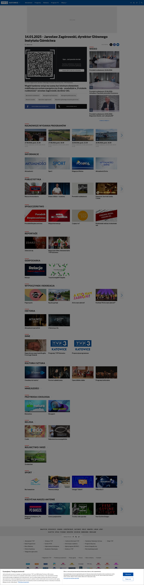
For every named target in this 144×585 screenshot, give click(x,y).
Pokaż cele (128, 579)
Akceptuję (128, 574)
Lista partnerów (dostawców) (71, 578)
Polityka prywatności (23, 582)
